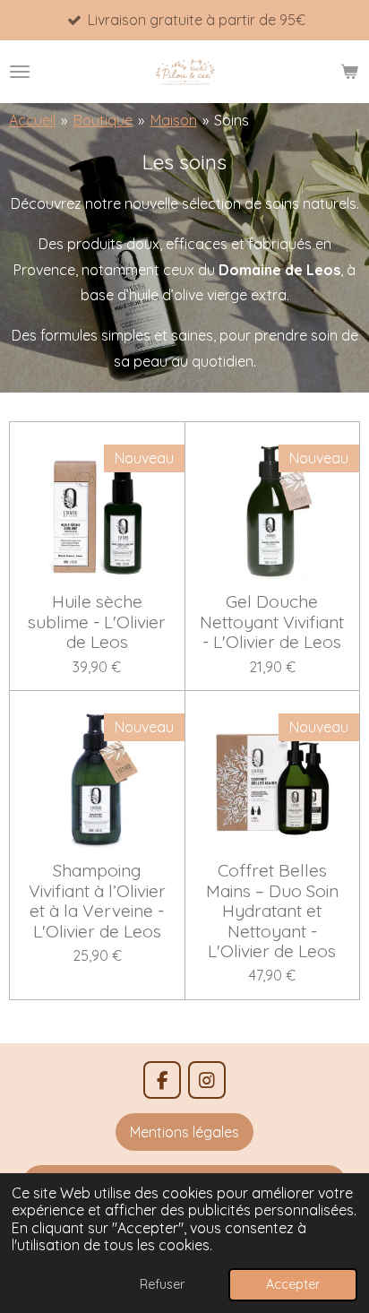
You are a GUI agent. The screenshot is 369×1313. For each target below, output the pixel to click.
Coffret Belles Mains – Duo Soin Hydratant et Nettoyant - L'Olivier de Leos (272, 910)
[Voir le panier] (349, 71)
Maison (173, 120)
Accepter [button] (293, 1284)
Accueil (32, 120)
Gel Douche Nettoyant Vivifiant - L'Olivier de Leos (272, 622)
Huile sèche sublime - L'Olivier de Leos (97, 622)
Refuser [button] (162, 1284)
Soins (231, 120)
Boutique (103, 120)
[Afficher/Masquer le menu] (19, 71)
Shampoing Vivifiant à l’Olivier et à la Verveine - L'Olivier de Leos (97, 900)
